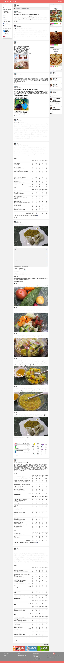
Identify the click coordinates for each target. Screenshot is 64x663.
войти (37, 215)
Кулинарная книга (19, 8)
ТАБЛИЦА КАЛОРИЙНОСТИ (22, 655)
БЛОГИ (5, 657)
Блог (14, 8)
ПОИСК (19, 653)
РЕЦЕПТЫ (5, 655)
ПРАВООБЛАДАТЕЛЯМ (36, 653)
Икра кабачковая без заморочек (21, 224)
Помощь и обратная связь (7, 28)
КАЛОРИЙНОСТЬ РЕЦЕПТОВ (22, 657)
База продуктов (26, 8)
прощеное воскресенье (19, 44)
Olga (18, 5)
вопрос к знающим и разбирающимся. (22, 28)
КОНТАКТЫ (39, 658)
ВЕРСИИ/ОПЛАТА (35, 656)
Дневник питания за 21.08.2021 (21, 462)
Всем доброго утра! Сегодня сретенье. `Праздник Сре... (26, 89)
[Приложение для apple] (7, 34)
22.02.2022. (16, 76)
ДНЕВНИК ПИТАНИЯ (6, 653)
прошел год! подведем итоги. (20, 122)
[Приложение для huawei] (7, 37)
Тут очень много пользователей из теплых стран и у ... (26, 14)
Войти (59, 1)
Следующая (46, 644)
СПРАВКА (34, 655)
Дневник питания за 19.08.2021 (21, 551)
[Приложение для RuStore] (7, 31)
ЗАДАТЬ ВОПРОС (35, 658)
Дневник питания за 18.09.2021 (21, 146)
